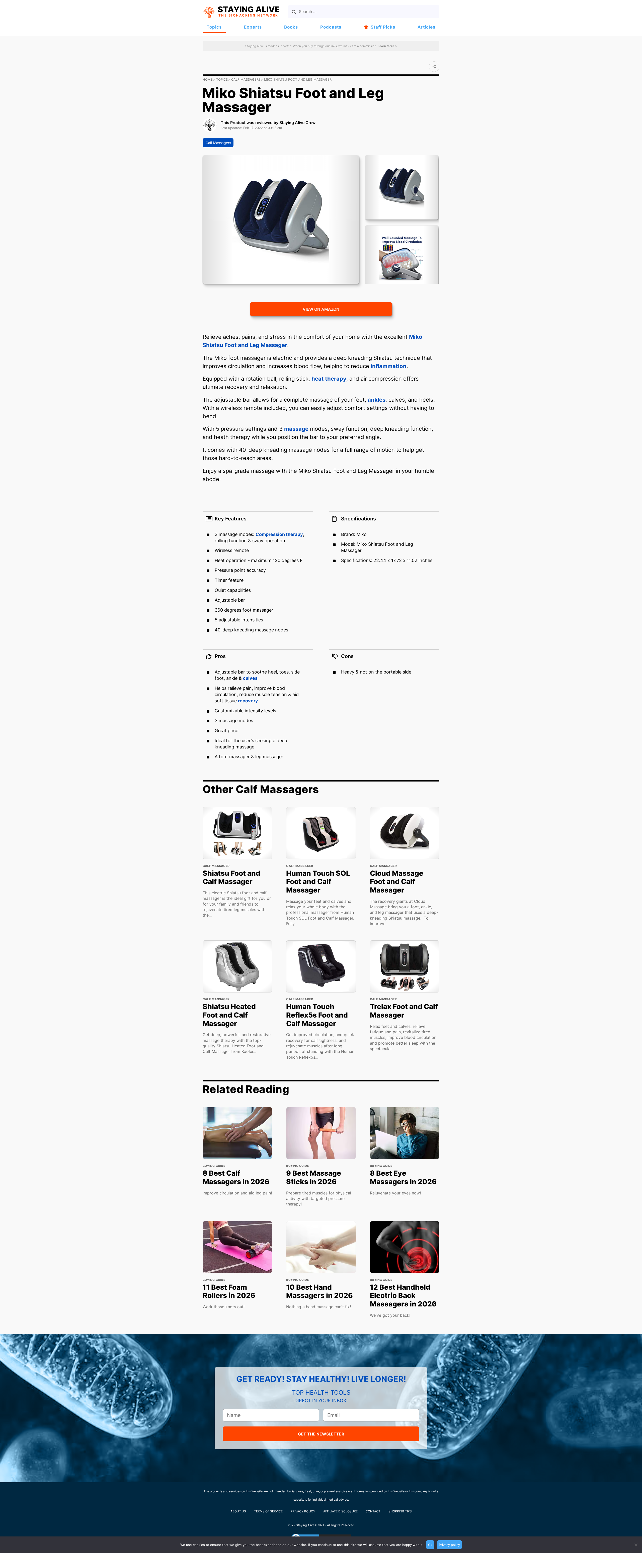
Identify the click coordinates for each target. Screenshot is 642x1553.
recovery (248, 700)
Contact (373, 1511)
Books (291, 27)
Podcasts (330, 27)
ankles (376, 399)
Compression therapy (279, 534)
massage (296, 428)
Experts (253, 27)
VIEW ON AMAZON (321, 309)
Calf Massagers (246, 79)
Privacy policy (449, 1545)
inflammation (389, 366)
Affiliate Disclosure (340, 1511)
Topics (214, 27)
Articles (426, 27)
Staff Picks (383, 27)
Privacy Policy (303, 1511)
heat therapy (328, 378)
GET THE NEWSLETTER (321, 1433)
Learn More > (387, 46)
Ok (430, 1545)
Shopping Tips (400, 1511)
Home (208, 79)
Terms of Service (268, 1511)
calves (250, 678)
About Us (238, 1511)
